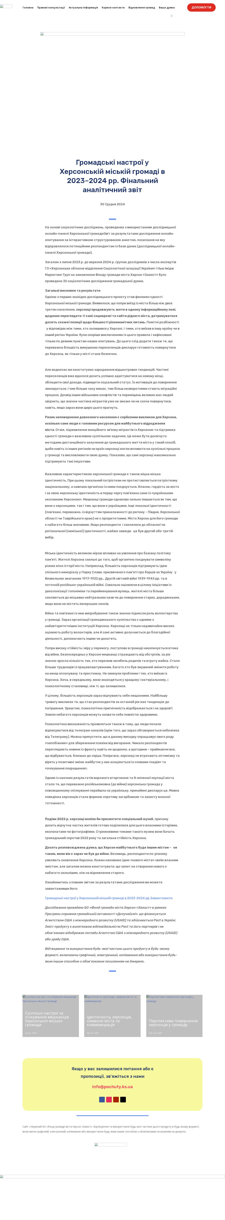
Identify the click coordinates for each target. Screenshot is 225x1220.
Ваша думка (167, 7)
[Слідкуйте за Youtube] (116, 1099)
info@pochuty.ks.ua (112, 1086)
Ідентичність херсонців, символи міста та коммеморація (109, 1020)
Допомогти (201, 7)
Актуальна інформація (83, 7)
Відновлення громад (141, 7)
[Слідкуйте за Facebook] (102, 1099)
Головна (28, 7)
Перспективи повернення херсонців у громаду (173, 1022)
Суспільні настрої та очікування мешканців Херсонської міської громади (47, 1018)
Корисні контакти (113, 7)
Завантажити (161, 898)
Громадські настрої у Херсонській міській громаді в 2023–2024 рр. (97, 898)
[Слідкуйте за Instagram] (109, 1099)
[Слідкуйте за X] (123, 1099)
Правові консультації (51, 7)
